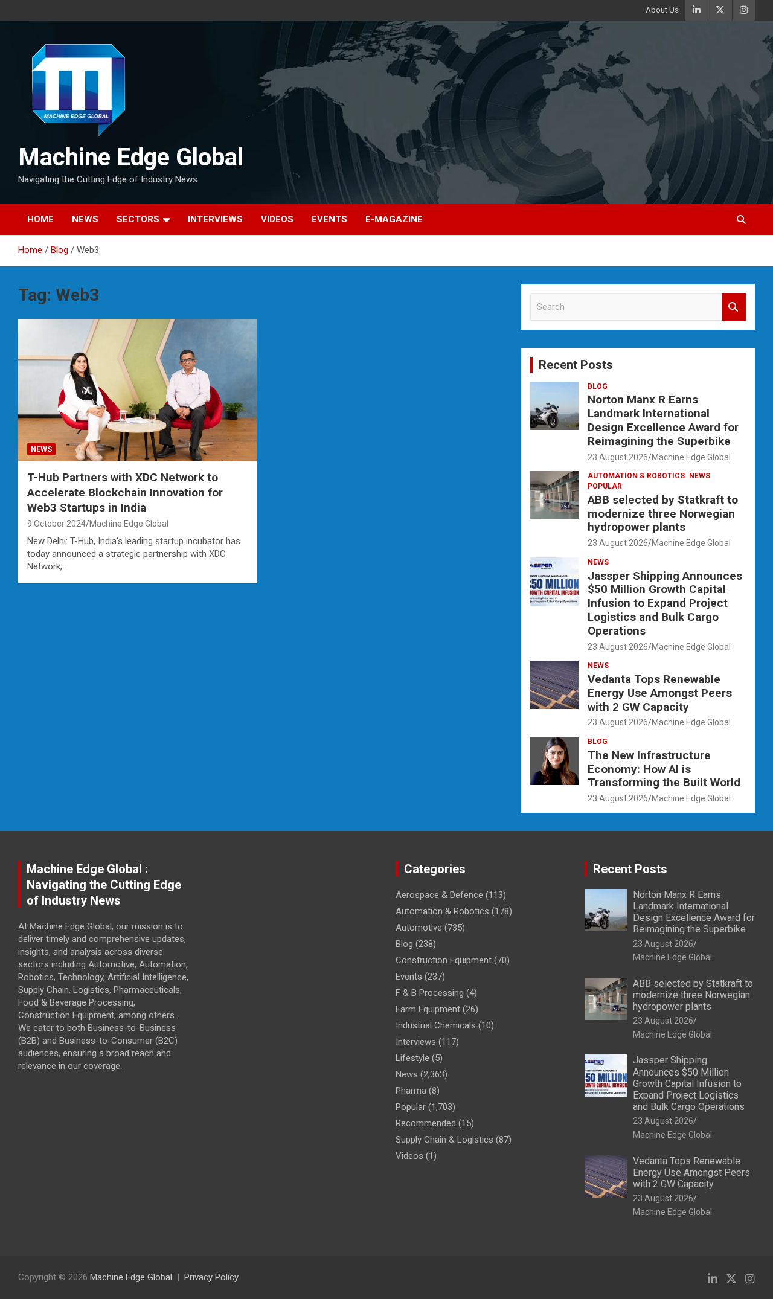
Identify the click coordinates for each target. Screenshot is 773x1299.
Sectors (138, 219)
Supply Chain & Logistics (444, 1139)
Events (329, 219)
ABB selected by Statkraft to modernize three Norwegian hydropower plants (663, 513)
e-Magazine (394, 219)
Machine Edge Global (130, 157)
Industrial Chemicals (436, 1025)
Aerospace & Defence (439, 895)
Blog (598, 386)
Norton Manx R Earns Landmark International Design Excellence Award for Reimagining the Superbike (663, 420)
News (85, 219)
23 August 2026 (618, 457)
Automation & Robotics (636, 476)
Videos (277, 219)
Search (734, 307)
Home (40, 219)
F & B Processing (430, 992)
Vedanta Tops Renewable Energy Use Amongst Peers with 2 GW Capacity (660, 693)
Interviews (215, 219)
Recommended (426, 1123)
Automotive (419, 927)
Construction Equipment (444, 960)
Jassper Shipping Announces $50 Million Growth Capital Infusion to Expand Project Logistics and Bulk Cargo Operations (665, 603)
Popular (605, 486)
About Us (662, 9)
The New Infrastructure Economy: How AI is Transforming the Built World (664, 769)
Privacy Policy (211, 1277)
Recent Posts (576, 365)
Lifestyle (412, 1058)
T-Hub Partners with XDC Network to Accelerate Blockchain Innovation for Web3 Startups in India (125, 492)
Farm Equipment (428, 1009)
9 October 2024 (56, 523)
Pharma (411, 1090)
